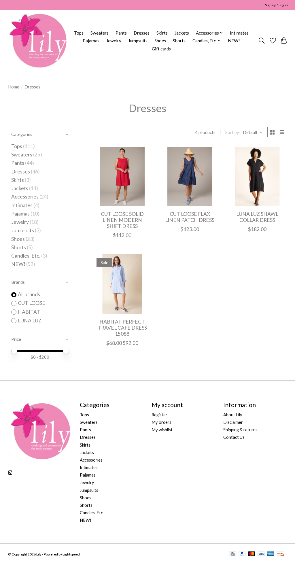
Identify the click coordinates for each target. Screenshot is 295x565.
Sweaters (99, 32)
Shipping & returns (240, 429)
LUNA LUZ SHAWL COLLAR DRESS (257, 217)
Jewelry (113, 40)
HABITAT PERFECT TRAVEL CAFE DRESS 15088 (122, 328)
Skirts (162, 32)
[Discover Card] (280, 554)
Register (159, 414)
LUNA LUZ (29, 321)
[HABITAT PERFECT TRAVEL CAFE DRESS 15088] (122, 284)
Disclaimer (233, 422)
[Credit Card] (232, 554)
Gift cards (161, 48)
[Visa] (261, 554)
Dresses (142, 32)
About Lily (232, 414)
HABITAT (29, 312)
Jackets (182, 32)
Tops (79, 32)
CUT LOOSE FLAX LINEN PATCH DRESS (189, 217)
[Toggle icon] (261, 40)
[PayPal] (242, 554)
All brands (29, 294)
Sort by (232, 132)
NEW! (234, 40)
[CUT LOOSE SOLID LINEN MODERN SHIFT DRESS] (122, 176)
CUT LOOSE (31, 303)
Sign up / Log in (276, 5)
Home (13, 86)
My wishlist (162, 429)
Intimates (239, 32)
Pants (121, 32)
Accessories (25, 197)
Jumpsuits (138, 40)
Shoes (160, 40)
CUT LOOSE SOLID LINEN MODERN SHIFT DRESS (122, 220)
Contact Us (234, 437)
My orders (161, 422)
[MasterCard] (252, 554)
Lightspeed (71, 554)
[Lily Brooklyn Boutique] (37, 40)
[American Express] (271, 554)
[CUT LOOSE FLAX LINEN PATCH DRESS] (190, 176)
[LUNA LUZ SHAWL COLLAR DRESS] (257, 176)
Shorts (179, 40)
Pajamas (91, 40)
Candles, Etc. (25, 256)
